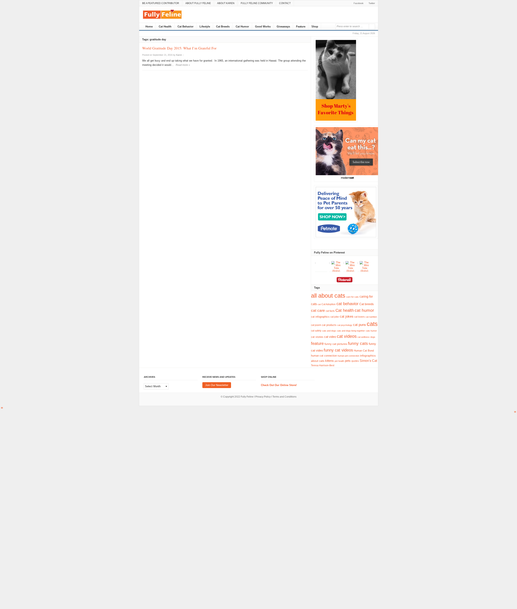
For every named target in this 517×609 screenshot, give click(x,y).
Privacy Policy (263, 396)
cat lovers (359, 316)
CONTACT (285, 3)
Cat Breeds (223, 26)
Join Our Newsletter (216, 385)
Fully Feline (247, 396)
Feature (300, 26)
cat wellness (363, 337)
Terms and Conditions (284, 396)
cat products (329, 324)
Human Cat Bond (364, 350)
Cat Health (165, 26)
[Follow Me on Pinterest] (344, 280)
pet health (339, 361)
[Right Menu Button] (515, 411)
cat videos (347, 336)
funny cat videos (338, 350)
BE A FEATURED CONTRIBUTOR (160, 3)
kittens (329, 360)
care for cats (352, 297)
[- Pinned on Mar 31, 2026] (322, 262)
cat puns (359, 325)
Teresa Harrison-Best (322, 365)
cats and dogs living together (351, 331)
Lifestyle (205, 26)
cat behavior (347, 303)
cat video (330, 336)
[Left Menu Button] (2, 407)
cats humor (371, 331)
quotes (355, 361)
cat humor (364, 310)
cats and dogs (329, 331)
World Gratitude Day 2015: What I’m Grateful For (179, 48)
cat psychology (344, 325)
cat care (318, 310)
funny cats (358, 343)
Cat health (344, 310)
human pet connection (348, 356)
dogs (372, 337)
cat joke (334, 316)
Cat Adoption (329, 304)
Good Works (263, 26)
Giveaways (283, 26)
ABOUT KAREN (225, 3)
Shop (314, 26)
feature (317, 343)
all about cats (328, 295)
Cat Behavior (185, 26)
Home (149, 26)
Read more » (183, 65)
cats (372, 323)
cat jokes (346, 316)
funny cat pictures (336, 343)
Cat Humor (242, 26)
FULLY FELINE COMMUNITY (257, 3)
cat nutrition (371, 317)
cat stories (317, 336)
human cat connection (324, 355)
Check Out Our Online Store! (279, 385)
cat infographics (320, 316)
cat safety (316, 330)
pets (348, 360)
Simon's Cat (368, 360)
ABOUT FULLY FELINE (198, 3)
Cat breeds (366, 304)
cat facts (330, 311)
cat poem (316, 325)
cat (319, 304)
